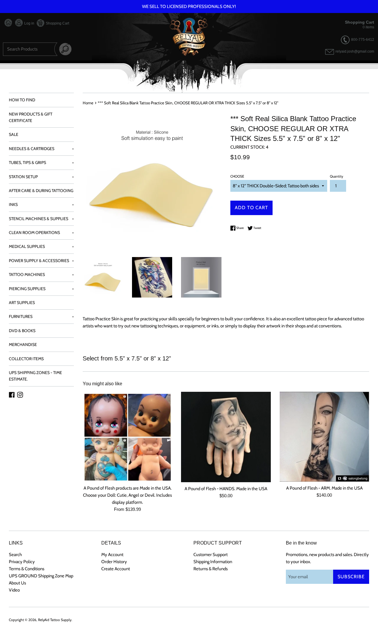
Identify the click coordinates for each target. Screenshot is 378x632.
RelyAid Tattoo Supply (54, 620)
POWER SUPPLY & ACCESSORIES (41, 260)
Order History (114, 561)
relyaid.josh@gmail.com (354, 52)
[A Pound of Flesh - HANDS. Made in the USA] (226, 437)
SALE (13, 134)
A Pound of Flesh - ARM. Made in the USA (324, 488)
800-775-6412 (362, 40)
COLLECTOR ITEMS (26, 358)
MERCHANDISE (23, 344)
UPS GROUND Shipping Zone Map (41, 576)
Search (15, 554)
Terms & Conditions (26, 568)
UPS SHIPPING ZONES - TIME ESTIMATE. (35, 376)
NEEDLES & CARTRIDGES (41, 148)
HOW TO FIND (22, 100)
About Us (17, 583)
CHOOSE (237, 176)
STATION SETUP (41, 176)
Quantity (336, 176)
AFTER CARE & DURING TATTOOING (41, 190)
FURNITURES (41, 316)
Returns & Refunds (210, 568)
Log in (28, 23)
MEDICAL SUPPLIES (41, 246)
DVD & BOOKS (22, 330)
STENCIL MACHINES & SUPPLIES (41, 218)
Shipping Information (212, 561)
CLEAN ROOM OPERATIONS (41, 232)
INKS (41, 204)
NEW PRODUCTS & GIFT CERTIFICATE (30, 117)
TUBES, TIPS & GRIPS (41, 162)
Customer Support (210, 554)
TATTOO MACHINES (41, 274)
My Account (112, 554)
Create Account (115, 568)
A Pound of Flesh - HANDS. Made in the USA (226, 488)
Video (14, 590)
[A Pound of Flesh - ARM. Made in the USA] (324, 437)
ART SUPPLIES (22, 302)
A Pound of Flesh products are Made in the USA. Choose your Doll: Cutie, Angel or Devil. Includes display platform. (127, 495)
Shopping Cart (57, 23)
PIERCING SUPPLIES (41, 288)
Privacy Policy (22, 561)
